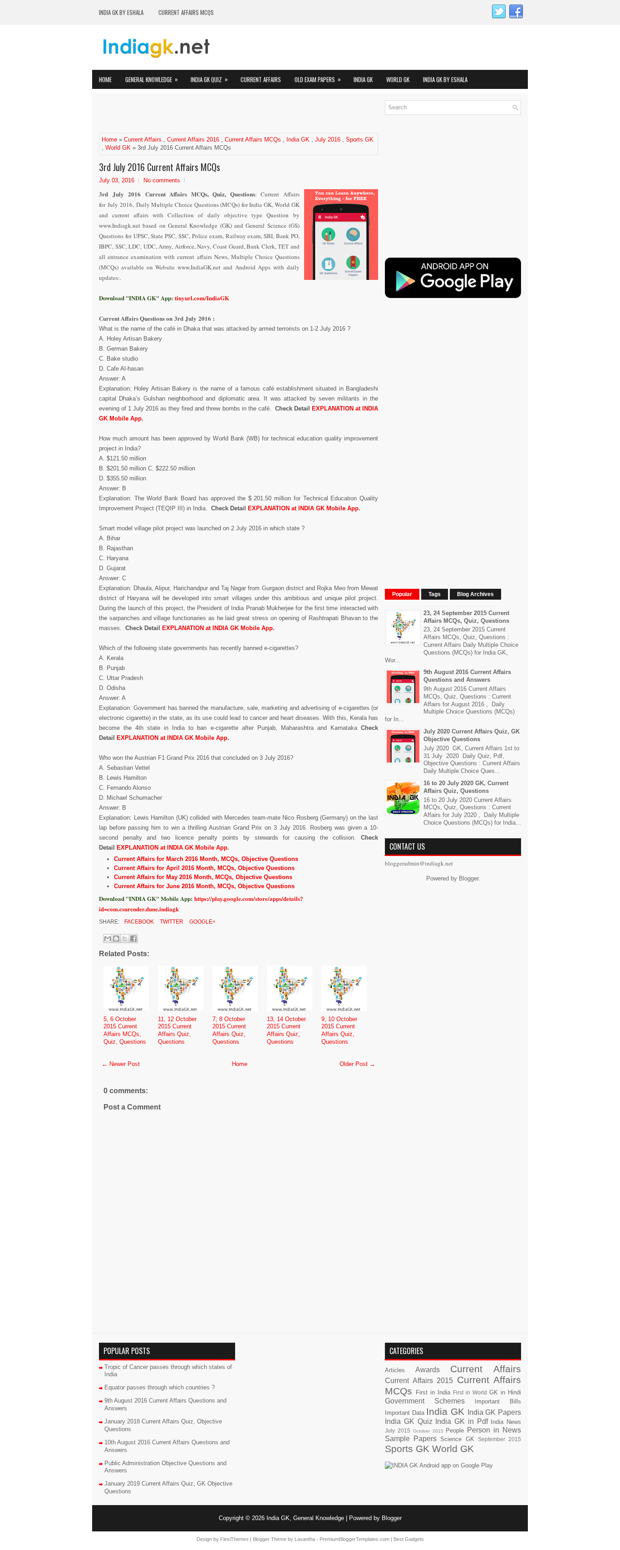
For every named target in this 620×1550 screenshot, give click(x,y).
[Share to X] (124, 938)
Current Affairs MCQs (186, 12)
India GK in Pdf (461, 1421)
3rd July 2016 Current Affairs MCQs (159, 167)
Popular (402, 594)
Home (105, 79)
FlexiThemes (234, 1539)
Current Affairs (261, 79)
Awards (427, 1370)
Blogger (468, 878)
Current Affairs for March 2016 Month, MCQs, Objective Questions (206, 859)
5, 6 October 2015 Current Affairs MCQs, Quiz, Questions (124, 1031)
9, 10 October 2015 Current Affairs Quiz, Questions (339, 1031)
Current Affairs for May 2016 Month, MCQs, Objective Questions (203, 877)
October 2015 (428, 1430)
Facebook (138, 922)
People (455, 1430)
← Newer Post (121, 1064)
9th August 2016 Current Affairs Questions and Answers (467, 676)
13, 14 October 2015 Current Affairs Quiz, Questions (286, 1031)
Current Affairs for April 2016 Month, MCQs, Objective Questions (204, 868)
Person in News (494, 1430)
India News (506, 1421)
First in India (433, 1392)
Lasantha (305, 1539)
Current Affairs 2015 (419, 1380)
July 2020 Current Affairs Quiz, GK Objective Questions (471, 735)
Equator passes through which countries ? (159, 1387)
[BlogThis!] (116, 938)
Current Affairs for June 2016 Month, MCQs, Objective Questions (204, 886)
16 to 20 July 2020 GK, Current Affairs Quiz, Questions (465, 787)
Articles (395, 1370)
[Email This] (107, 938)
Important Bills (498, 1401)
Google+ (202, 922)
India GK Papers (494, 1412)
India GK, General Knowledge (305, 1518)
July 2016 (327, 139)
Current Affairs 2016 (193, 139)
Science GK (457, 1439)
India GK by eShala (121, 12)
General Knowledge (151, 79)
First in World (470, 1392)
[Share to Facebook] (133, 938)
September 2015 (499, 1439)
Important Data (404, 1412)
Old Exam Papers (318, 79)
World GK (397, 79)
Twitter (170, 922)
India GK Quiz (209, 79)
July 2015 (397, 1430)
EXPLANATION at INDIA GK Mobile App (303, 508)
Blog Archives (475, 594)
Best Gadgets (409, 1539)
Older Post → (357, 1064)
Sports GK (360, 139)
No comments (161, 180)
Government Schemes (425, 1401)
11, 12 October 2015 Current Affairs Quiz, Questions (177, 1031)
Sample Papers (411, 1438)
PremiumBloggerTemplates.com (354, 1539)
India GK (363, 79)
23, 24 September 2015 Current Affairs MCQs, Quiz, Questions (466, 617)
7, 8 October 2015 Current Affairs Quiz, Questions (229, 1031)
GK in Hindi (505, 1392)
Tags (434, 594)
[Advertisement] (205, 113)
